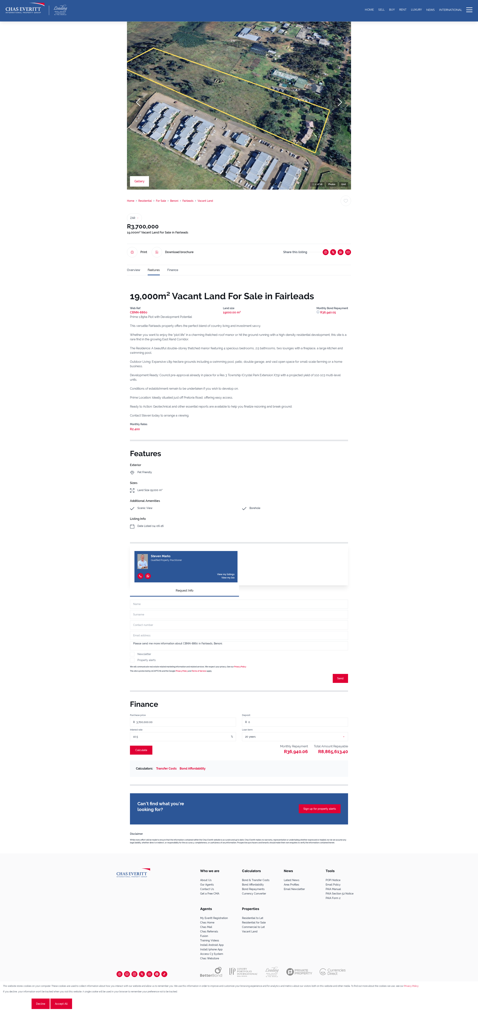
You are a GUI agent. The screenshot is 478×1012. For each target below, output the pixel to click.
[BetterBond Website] (211, 972)
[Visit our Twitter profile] (142, 974)
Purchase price (138, 715)
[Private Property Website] (299, 972)
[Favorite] (346, 201)
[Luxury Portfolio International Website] (243, 972)
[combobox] (299, 737)
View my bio (228, 577)
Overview (133, 270)
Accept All (61, 1003)
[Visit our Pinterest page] (157, 974)
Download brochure (179, 252)
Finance (172, 270)
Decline (40, 1003)
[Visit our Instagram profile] (134, 974)
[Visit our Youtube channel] (149, 974)
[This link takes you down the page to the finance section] (318, 312)
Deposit (246, 715)
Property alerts (146, 660)
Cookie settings (16, 1003)
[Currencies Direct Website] (333, 971)
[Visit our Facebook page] (119, 974)
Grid (343, 184)
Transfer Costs (166, 768)
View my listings (226, 574)
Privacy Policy (240, 667)
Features (154, 270)
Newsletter (144, 654)
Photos (331, 184)
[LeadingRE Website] (272, 972)
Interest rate (136, 729)
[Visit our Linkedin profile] (127, 974)
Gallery (139, 181)
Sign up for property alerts (319, 808)
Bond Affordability (193, 768)
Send (340, 678)
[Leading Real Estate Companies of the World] (60, 10)
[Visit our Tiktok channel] (164, 974)
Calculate (141, 750)
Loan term (247, 729)
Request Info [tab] (184, 590)
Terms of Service (199, 671)
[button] (138, 102)
